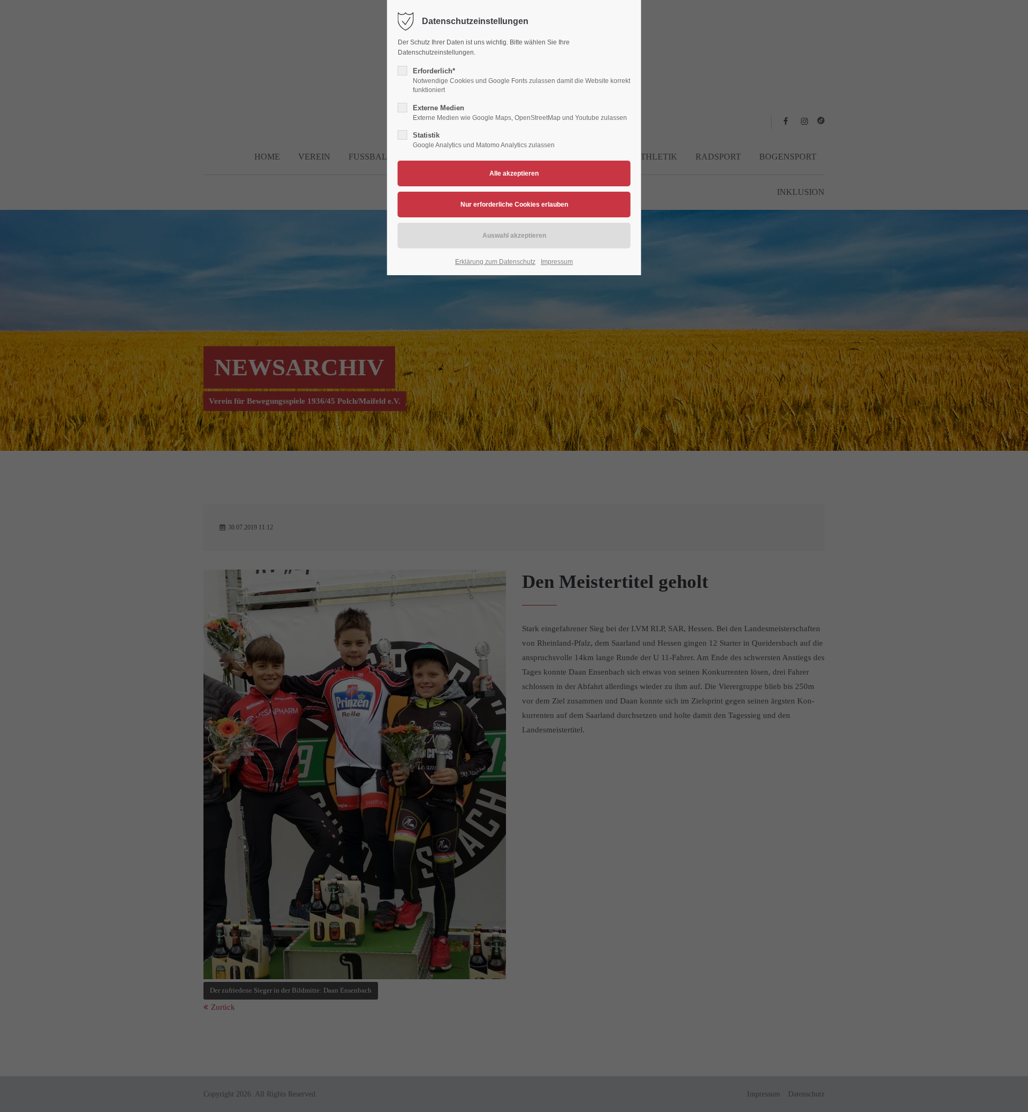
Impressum (557, 262)
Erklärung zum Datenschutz (495, 262)
